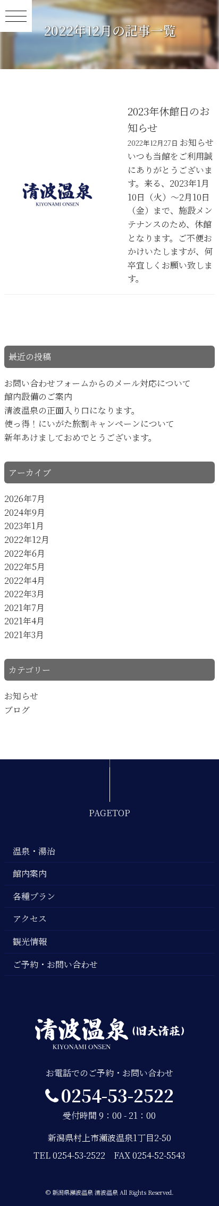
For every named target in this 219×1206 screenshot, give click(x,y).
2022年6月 (24, 553)
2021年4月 (24, 621)
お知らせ (21, 696)
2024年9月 (24, 512)
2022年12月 (26, 539)
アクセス (30, 918)
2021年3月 (24, 635)
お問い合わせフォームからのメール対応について (97, 383)
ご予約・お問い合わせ (55, 964)
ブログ (17, 710)
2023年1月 (24, 526)
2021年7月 (24, 607)
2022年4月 (24, 580)
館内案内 (30, 873)
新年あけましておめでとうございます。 (80, 437)
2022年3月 (24, 594)
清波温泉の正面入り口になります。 (72, 410)
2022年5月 (24, 566)
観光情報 (30, 941)
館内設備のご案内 (38, 396)
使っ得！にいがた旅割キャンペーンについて (89, 423)
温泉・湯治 (34, 851)
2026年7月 (24, 498)
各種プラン (34, 896)
